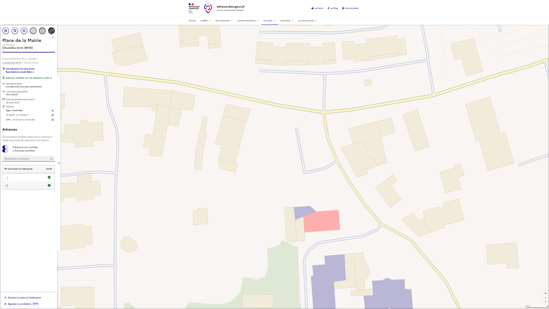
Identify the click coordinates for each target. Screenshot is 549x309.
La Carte (319, 8)
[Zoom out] (545, 297)
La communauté (306, 20)
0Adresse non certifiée (25, 147)
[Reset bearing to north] (545, 302)
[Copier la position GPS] (52, 115)
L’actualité (285, 20)
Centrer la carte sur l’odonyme (24, 297)
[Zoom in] (545, 293)
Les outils (267, 20)
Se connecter (352, 8)
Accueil (192, 20)
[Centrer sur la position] (52, 110)
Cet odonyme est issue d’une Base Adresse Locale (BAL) (20, 70)
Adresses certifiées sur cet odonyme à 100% (28, 78)
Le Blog (334, 8)
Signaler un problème (23, 304)
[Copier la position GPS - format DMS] (52, 119)
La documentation (246, 20)
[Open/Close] (59, 163)
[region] (274, 163)
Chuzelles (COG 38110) (11, 63)
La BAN (203, 20)
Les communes (222, 20)
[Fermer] (52, 37)
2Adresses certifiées (24, 150)
